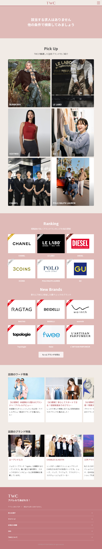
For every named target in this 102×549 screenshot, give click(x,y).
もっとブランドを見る (51, 354)
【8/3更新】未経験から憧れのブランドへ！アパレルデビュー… (25, 404)
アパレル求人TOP (14, 507)
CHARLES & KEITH (55, 459)
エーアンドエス (16, 459)
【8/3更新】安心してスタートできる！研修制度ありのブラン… (62, 404)
